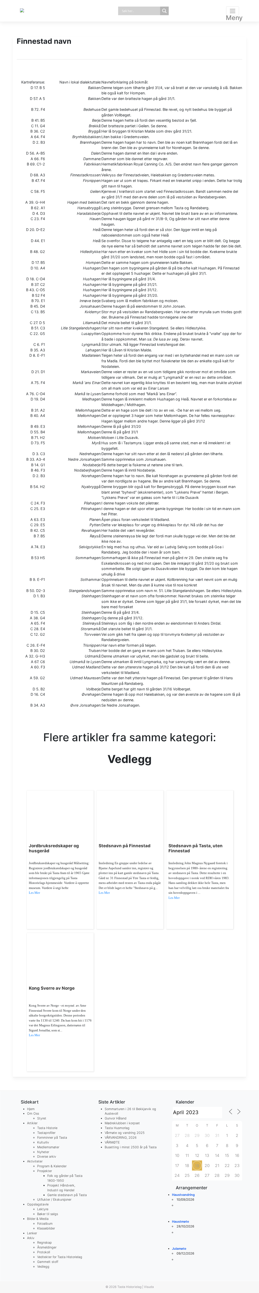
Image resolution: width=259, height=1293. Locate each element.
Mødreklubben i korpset (122, 1123)
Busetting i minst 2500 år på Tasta (131, 1147)
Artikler (32, 1123)
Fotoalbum (45, 1223)
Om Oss (33, 1113)
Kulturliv (43, 1142)
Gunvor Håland (115, 1118)
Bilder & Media (38, 1219)
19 (197, 1165)
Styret (41, 1118)
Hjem (31, 1109)
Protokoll (43, 1252)
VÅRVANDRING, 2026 (121, 1137)
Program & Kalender (52, 1166)
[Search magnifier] (164, 11)
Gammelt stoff (47, 1262)
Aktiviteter (34, 1161)
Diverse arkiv (46, 1156)
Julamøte (179, 1248)
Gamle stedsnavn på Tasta (67, 1195)
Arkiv (30, 1238)
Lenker (32, 1233)
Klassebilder (46, 1228)
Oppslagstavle (38, 1204)
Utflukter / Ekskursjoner (54, 1199)
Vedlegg (43, 1266)
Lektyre (42, 1209)
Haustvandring (183, 1195)
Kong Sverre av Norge (52, 988)
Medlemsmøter (48, 1147)
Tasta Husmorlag (117, 1128)
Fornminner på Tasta (52, 1137)
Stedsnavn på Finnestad (124, 845)
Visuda (149, 1287)
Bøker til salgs (47, 1214)
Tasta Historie (47, 1128)
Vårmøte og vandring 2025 (125, 1133)
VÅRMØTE (112, 1142)
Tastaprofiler (46, 1133)
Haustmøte (180, 1221)
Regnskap (44, 1242)
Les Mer (34, 893)
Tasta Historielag (129, 1287)
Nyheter (43, 1152)
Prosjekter (44, 1171)
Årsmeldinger (46, 1247)
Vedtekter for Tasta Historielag (59, 1257)
